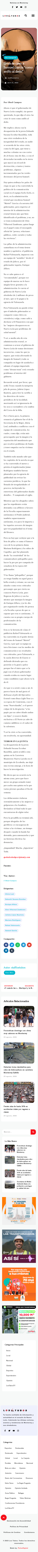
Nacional (9, 1361)
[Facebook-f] (12, 7)
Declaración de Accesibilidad (19, 1521)
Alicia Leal (9, 894)
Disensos (29, 1478)
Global (8, 1366)
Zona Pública (10, 1493)
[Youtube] (21, 7)
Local (8, 1356)
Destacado (9, 1453)
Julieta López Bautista (14, 915)
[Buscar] (33, 1132)
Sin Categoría (10, 57)
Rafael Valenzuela (12, 925)
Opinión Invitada (21, 1488)
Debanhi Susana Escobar (15, 899)
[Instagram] (25, 7)
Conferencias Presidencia (14, 1503)
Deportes (9, 1371)
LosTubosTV (10, 1386)
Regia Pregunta (10, 1498)
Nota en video (10, 1468)
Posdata (8, 1463)
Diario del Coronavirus (13, 1478)
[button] (25, 15)
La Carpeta (25, 1458)
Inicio (8, 1351)
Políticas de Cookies (12, 1532)
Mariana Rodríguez (13, 920)
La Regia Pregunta (24, 1483)
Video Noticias (25, 1498)
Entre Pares (9, 1483)
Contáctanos (29, 1532)
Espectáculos (11, 1376)
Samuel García (11, 930)
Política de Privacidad (19, 1526)
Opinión (9, 1381)
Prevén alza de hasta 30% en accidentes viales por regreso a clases (17, 1109)
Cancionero (19, 1473)
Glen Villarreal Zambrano (15, 909)
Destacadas (19, 1448)
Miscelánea (18, 1463)
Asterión (8, 1473)
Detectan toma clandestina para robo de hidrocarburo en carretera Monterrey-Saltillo (18, 1070)
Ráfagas (21, 1493)
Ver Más (9, 973)
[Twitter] (17, 7)
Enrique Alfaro (11, 904)
